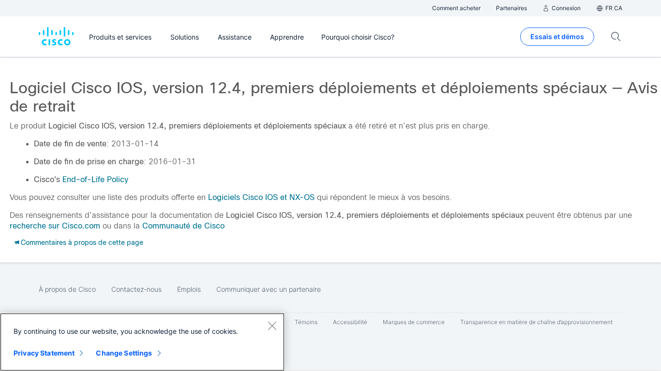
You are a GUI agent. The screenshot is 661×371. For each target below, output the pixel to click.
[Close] (272, 325)
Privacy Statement (44, 353)
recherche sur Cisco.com (55, 226)
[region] (142, 342)
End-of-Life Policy (95, 179)
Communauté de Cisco (183, 226)
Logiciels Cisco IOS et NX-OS (261, 197)
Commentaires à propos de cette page (82, 242)
